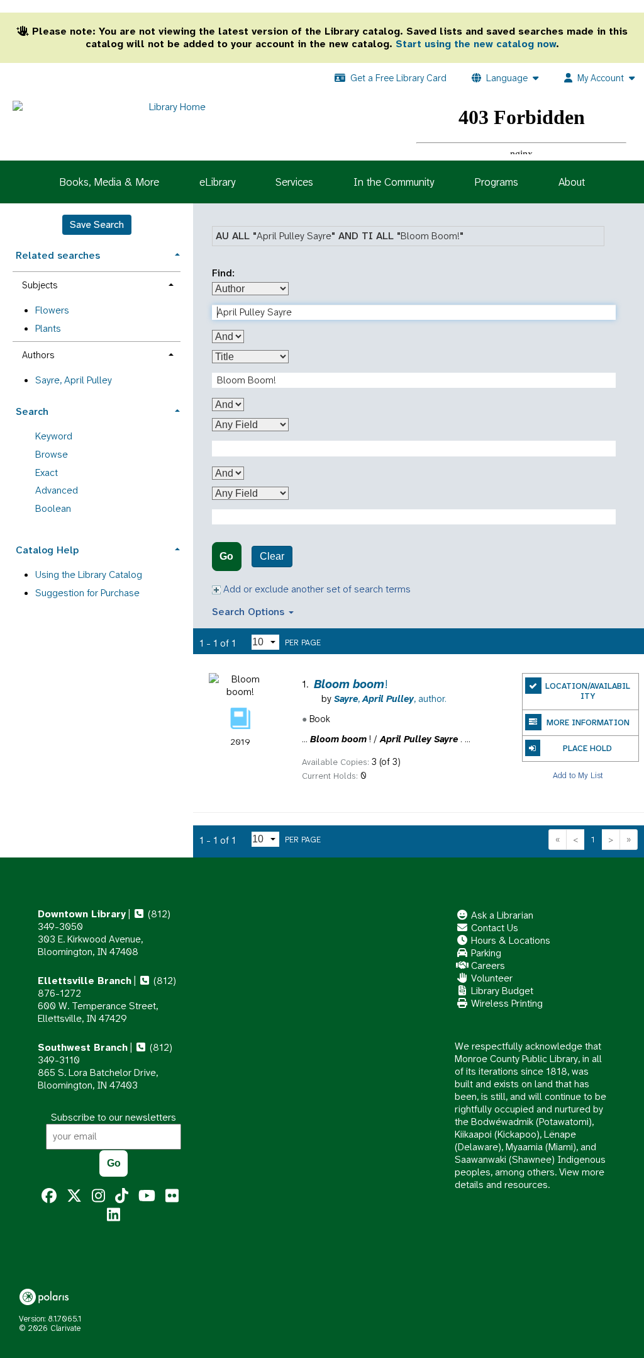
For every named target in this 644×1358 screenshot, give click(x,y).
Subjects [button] (39, 285)
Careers (487, 965)
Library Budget (501, 990)
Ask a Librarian (501, 915)
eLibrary (217, 182)
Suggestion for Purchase (87, 592)
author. (390, 699)
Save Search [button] (97, 224)
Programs (496, 182)
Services (294, 182)
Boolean (53, 508)
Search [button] (32, 411)
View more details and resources (529, 1178)
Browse (51, 454)
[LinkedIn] (113, 1215)
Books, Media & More (109, 182)
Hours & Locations (509, 940)
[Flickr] (172, 1196)
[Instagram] (98, 1196)
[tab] (96, 254)
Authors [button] (38, 355)
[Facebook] (49, 1196)
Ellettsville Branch (84, 980)
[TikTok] (121, 1196)
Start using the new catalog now (476, 43)
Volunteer (491, 978)
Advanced (56, 490)
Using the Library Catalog (88, 574)
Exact (46, 472)
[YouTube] (146, 1196)
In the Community (393, 182)
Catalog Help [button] (47, 550)
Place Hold (587, 748)
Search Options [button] (249, 611)
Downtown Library (82, 913)
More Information (588, 722)
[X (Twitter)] (74, 1196)
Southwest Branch (83, 1047)
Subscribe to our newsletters (113, 1117)
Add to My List (578, 774)
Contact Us (493, 927)
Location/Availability (587, 691)
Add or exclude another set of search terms (316, 589)
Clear (272, 556)
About (571, 182)
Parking (485, 952)
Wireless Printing (506, 1003)
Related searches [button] (58, 255)
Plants (48, 328)
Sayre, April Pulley (73, 380)
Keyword (53, 436)
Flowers (52, 310)
